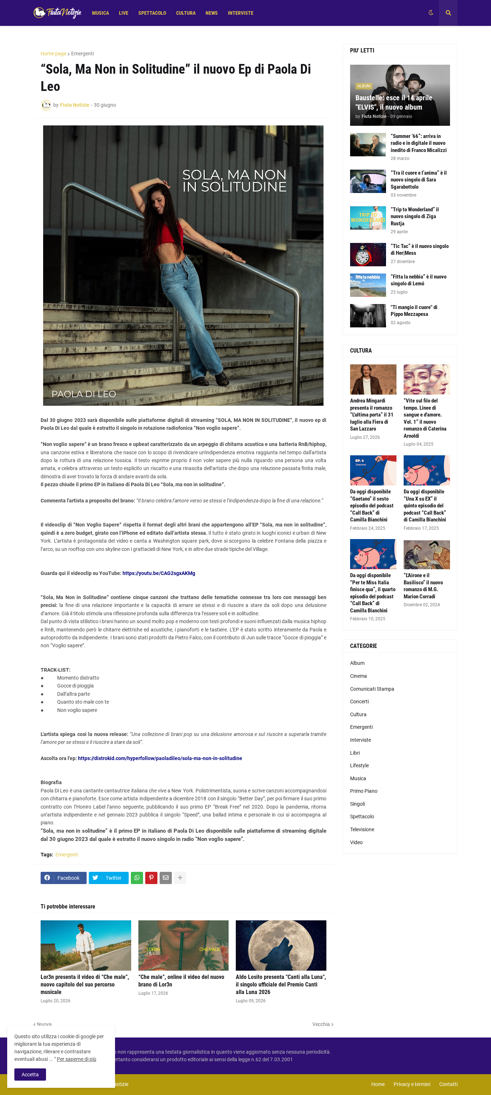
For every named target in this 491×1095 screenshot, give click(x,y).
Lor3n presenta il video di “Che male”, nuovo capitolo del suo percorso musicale (85, 984)
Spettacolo (362, 816)
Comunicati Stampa (372, 689)
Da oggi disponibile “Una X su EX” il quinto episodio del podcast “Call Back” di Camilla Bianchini (425, 505)
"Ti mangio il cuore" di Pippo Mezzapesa (414, 311)
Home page (53, 53)
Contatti (448, 1084)
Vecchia (321, 1024)
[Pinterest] (151, 878)
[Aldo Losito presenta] (281, 945)
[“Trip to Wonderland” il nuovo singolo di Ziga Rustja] (368, 218)
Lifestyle (359, 765)
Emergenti (82, 53)
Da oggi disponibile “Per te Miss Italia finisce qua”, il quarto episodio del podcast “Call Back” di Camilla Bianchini (372, 593)
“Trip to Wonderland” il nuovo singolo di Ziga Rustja (415, 216)
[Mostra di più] (180, 878)
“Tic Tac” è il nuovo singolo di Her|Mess (420, 250)
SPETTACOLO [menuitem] (152, 13)
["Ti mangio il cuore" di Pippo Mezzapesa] (368, 315)
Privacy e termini (412, 1084)
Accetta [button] (30, 1074)
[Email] (166, 878)
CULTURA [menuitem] (186, 13)
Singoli (357, 804)
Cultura (358, 714)
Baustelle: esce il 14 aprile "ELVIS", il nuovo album (393, 102)
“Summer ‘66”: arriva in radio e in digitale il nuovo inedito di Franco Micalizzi (419, 143)
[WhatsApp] (137, 878)
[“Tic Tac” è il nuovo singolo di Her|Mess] (368, 254)
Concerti (359, 701)
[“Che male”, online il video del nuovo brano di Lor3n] (183, 945)
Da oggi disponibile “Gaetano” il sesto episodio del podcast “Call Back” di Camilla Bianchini (372, 505)
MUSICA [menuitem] (100, 13)
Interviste (360, 740)
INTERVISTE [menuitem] (240, 13)
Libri (355, 753)
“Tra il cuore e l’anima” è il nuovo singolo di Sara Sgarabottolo (419, 180)
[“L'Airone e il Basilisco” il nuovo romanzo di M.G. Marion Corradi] (427, 554)
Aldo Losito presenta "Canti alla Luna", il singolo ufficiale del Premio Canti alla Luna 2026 (281, 984)
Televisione (362, 829)
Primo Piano (363, 791)
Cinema (358, 676)
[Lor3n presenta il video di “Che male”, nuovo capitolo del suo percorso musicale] (86, 945)
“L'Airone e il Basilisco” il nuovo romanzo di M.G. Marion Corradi (423, 586)
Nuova (44, 1024)
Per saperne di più (76, 1059)
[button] (431, 13)
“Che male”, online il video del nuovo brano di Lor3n (181, 981)
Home (378, 1084)
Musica (358, 778)
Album (357, 663)
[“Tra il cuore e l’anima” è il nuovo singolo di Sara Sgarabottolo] (368, 181)
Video (356, 842)
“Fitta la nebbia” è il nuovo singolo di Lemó (418, 280)
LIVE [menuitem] (123, 13)
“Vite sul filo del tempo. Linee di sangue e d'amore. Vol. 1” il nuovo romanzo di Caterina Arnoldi (425, 418)
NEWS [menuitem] (212, 13)
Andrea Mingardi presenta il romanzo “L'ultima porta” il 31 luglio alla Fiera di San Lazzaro (372, 414)
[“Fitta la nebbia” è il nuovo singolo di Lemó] (368, 285)
